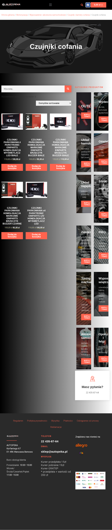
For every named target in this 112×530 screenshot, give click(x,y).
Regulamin (18, 420)
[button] (50, 4)
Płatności (68, 420)
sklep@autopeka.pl (54, 451)
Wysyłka (55, 420)
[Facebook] (88, 4)
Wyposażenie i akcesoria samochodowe (48, 15)
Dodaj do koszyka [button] (12, 167)
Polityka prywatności (37, 420)
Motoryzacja (22, 15)
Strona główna (7, 15)
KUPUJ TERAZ (87, 115)
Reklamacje (56, 427)
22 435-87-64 (49, 441)
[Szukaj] (68, 88)
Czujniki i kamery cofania (79, 15)
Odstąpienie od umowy (88, 420)
